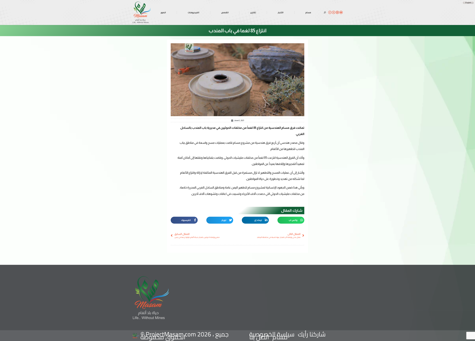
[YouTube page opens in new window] (341, 12)
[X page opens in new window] (333, 12)
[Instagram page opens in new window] (337, 12)
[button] (290, 220)
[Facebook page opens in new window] (330, 12)
